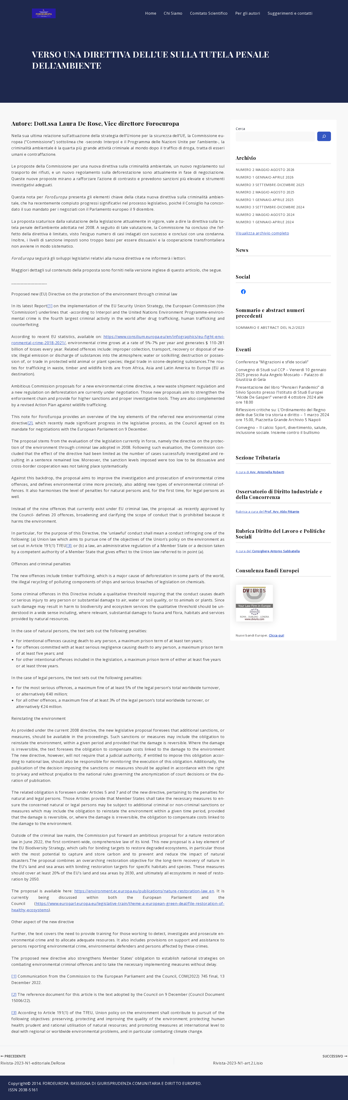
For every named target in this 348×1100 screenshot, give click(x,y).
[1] (50, 305)
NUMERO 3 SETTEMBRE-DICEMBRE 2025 (270, 185)
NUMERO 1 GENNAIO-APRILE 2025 (265, 199)
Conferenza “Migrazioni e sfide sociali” (272, 362)
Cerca (240, 128)
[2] (30, 423)
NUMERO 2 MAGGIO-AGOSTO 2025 (265, 192)
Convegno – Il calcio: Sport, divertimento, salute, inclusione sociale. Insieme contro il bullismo (281, 430)
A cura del (268, 551)
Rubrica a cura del (267, 511)
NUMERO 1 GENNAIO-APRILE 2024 (265, 222)
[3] (68, 545)
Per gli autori (247, 13)
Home (150, 13)
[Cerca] (324, 136)
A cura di (260, 472)
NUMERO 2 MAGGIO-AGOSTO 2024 (265, 214)
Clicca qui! (276, 635)
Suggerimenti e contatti (290, 13)
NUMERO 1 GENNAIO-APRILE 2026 (265, 177)
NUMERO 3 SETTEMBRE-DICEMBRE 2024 (270, 207)
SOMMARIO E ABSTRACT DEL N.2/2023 (270, 327)
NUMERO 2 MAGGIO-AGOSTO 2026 (265, 169)
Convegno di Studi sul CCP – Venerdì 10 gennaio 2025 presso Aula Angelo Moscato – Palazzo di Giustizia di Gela (281, 374)
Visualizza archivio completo (262, 233)
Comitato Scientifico (209, 13)
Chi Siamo (173, 13)
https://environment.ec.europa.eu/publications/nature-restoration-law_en (144, 891)
